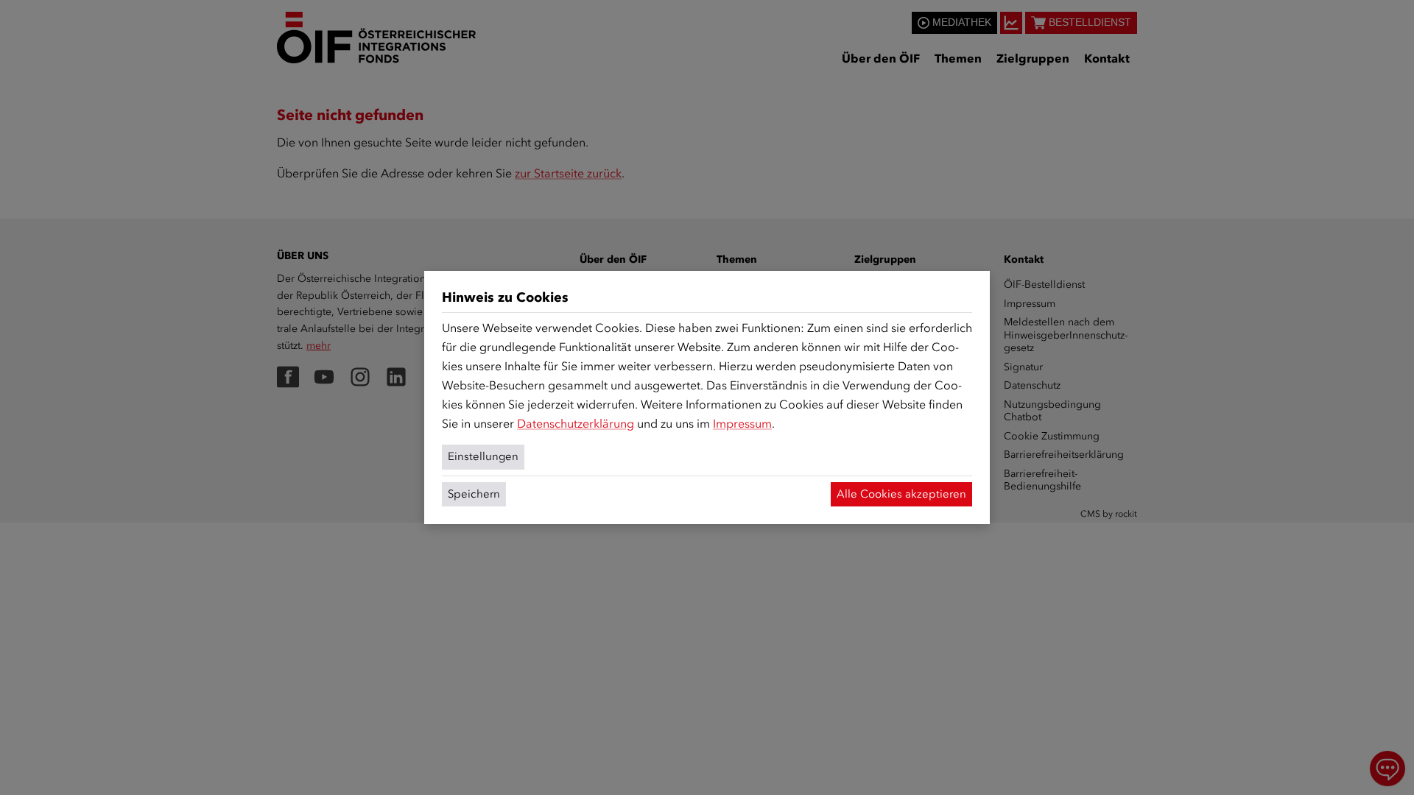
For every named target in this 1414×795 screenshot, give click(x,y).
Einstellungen (483, 456)
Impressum (742, 424)
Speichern (474, 494)
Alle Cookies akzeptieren (901, 494)
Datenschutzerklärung (575, 424)
